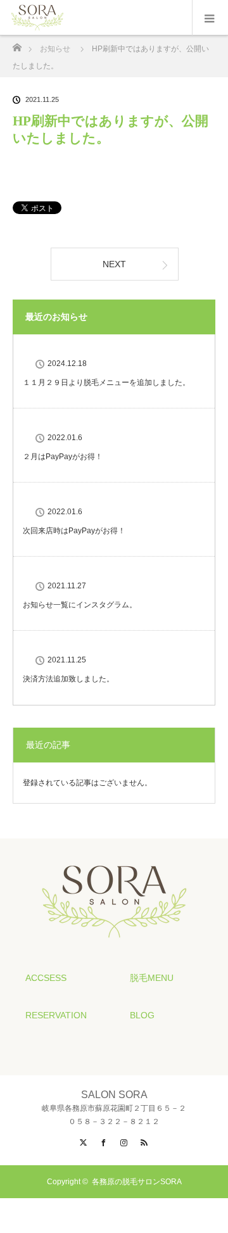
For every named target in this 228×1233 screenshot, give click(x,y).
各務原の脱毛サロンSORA (137, 1181)
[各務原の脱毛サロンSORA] (114, 935)
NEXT (114, 264)
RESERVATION (56, 1015)
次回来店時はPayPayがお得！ (74, 530)
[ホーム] (17, 44)
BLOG (142, 1015)
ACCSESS (45, 978)
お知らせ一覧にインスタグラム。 (80, 604)
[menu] (210, 17)
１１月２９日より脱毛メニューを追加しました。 (106, 382)
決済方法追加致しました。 (68, 678)
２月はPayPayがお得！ (63, 456)
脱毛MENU (152, 978)
